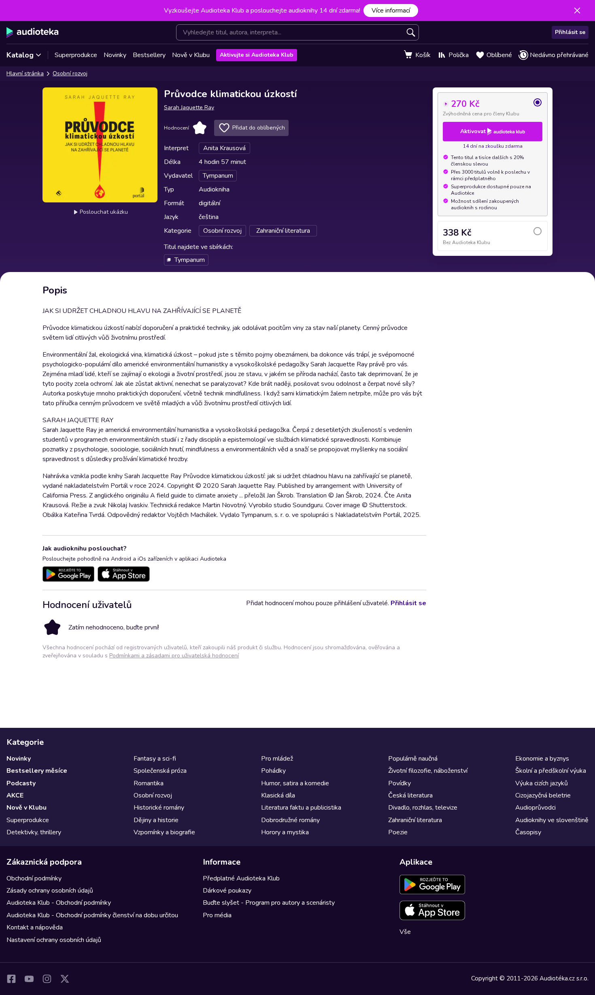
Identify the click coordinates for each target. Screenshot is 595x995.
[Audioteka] (32, 32)
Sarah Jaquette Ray (189, 107)
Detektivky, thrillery (33, 832)
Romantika (149, 783)
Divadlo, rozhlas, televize (422, 807)
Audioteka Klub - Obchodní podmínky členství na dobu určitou (92, 915)
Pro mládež (277, 758)
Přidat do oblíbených (258, 128)
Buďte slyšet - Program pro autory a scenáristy (269, 902)
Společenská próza (160, 770)
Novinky (115, 55)
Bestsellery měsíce (36, 770)
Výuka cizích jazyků (541, 783)
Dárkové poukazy (227, 890)
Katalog (20, 55)
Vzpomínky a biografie (164, 832)
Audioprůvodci (535, 807)
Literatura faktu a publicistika (301, 807)
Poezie (398, 832)
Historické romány (159, 807)
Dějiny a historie (156, 820)
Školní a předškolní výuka (550, 770)
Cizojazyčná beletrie (543, 795)
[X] (65, 979)
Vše (405, 931)
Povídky (399, 783)
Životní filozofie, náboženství (428, 770)
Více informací (391, 10)
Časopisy (528, 832)
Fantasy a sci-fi (155, 758)
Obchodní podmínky (34, 878)
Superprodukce (76, 55)
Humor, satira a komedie (295, 783)
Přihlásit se (570, 32)
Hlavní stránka (25, 73)
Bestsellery (149, 55)
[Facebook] (11, 979)
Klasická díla (278, 795)
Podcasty (21, 783)
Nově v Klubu (191, 55)
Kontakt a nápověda (34, 927)
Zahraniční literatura (415, 820)
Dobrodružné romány (290, 820)
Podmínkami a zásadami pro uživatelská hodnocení (174, 655)
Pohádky (273, 770)
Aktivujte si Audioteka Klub (256, 55)
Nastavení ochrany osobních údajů (53, 940)
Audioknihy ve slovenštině (552, 820)
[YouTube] (29, 979)
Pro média (217, 915)
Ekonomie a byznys (542, 758)
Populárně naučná (413, 758)
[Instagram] (47, 979)
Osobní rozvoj (70, 73)
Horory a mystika (285, 832)
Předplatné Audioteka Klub (241, 878)
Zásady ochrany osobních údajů (49, 890)
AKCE (14, 795)
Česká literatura (410, 795)
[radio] (492, 107)
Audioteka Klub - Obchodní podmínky (58, 902)
